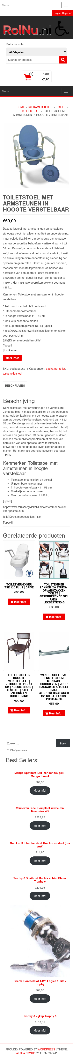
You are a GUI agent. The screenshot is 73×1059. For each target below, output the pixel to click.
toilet (61, 107)
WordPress (46, 1049)
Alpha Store (25, 1053)
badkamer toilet (40, 107)
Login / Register (62, 13)
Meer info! (12, 358)
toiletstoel (31, 111)
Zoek (63, 743)
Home (21, 107)
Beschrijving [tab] (15, 385)
